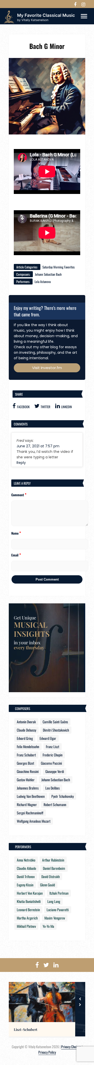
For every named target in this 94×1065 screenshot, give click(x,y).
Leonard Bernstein (28, 909)
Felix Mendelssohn (28, 746)
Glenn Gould (47, 884)
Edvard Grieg (25, 738)
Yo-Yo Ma (48, 926)
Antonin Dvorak (26, 721)
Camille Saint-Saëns (55, 721)
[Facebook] (75, 4)
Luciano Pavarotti (58, 909)
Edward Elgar (48, 738)
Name (16, 533)
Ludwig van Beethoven (31, 796)
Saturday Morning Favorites (58, 266)
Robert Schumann (55, 804)
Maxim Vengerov (54, 917)
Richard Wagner (27, 804)
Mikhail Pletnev (26, 926)
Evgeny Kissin (25, 884)
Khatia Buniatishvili (29, 901)
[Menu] (84, 16)
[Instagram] (83, 4)
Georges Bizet (25, 763)
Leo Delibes (52, 788)
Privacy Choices (71, 1046)
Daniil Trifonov (26, 876)
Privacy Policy (47, 1052)
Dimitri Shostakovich (56, 730)
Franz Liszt (52, 746)
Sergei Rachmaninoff (30, 812)
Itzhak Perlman (58, 893)
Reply (21, 462)
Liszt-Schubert (25, 1029)
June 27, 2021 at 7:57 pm (38, 446)
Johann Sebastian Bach (48, 274)
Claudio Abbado (26, 868)
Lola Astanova (43, 281)
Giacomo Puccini (51, 763)
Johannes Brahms (28, 788)
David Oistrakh (50, 876)
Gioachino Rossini (28, 771)
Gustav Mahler (26, 779)
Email (16, 554)
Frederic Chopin (52, 754)
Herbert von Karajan (30, 893)
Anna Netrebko (26, 860)
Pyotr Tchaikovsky (62, 796)
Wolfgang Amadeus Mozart (33, 821)
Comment (18, 494)
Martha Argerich (27, 917)
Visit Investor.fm (47, 367)
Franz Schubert (26, 754)
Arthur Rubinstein (53, 860)
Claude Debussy (26, 730)
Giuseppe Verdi (54, 771)
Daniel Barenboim (54, 868)
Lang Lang (53, 901)
